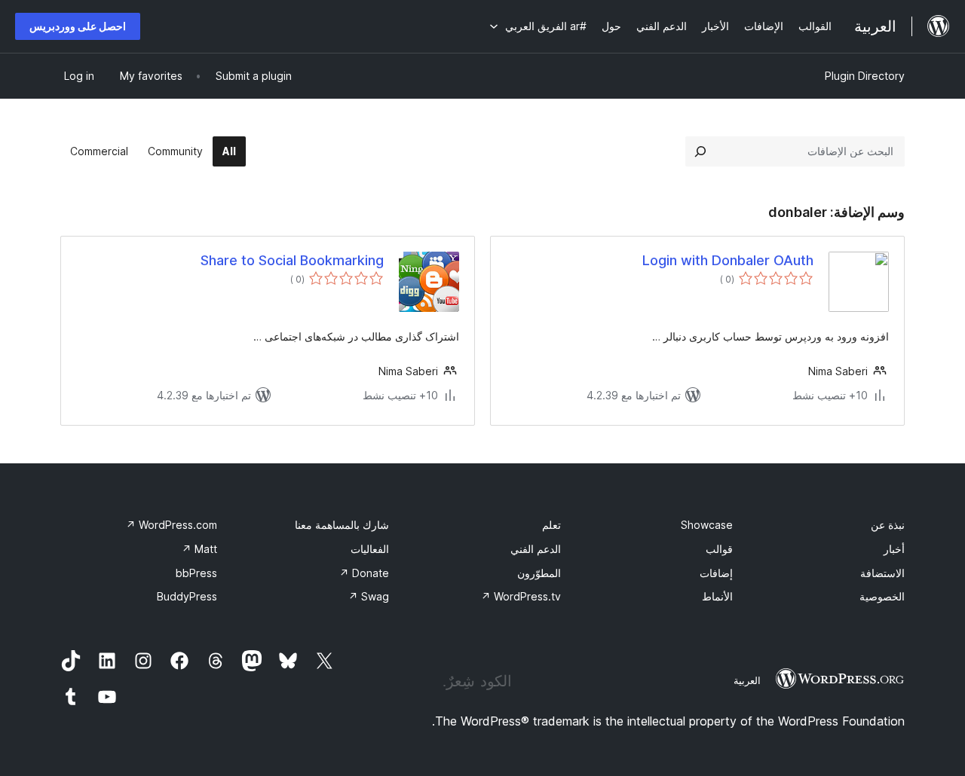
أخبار (894, 548)
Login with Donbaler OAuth (727, 260)
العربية (747, 680)
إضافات (716, 573)
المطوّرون (539, 573)
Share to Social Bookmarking (292, 260)
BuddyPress (187, 596)
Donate (364, 573)
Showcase (707, 524)
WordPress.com (171, 524)
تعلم (551, 524)
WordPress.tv (521, 596)
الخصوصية (882, 596)
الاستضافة (882, 573)
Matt (199, 548)
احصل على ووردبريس (77, 26)
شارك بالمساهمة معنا (342, 524)
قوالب (719, 548)
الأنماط (717, 596)
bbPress (196, 573)
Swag (368, 596)
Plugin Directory (865, 75)
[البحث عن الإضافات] (700, 151)
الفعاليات (370, 548)
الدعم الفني (535, 548)
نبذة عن (888, 524)
